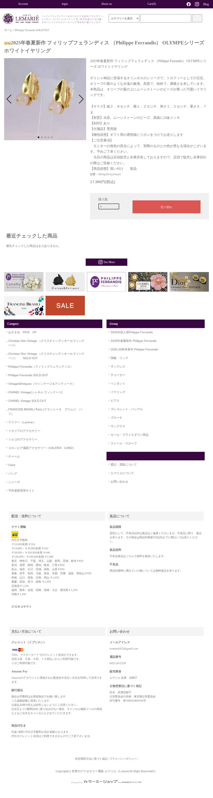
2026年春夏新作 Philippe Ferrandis (134, 340)
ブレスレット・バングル (127, 409)
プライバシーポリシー (123, 758)
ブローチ (116, 417)
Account (23, 3)
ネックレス (118, 366)
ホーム (8, 30)
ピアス (115, 400)
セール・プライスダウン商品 (130, 434)
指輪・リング (119, 358)
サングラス (118, 426)
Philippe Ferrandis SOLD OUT (32, 30)
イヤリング (118, 392)
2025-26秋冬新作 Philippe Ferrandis (134, 349)
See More (109, 262)
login (65, 3)
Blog (206, 4)
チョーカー (118, 375)
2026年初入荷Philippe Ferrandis (132, 332)
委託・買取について (124, 464)
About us (106, 3)
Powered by (77, 782)
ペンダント (118, 383)
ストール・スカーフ (124, 443)
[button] (9, 99)
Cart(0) (151, 3)
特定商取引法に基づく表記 (91, 758)
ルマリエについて (122, 473)
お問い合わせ (119, 481)
